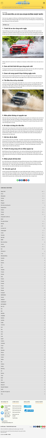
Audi (2, 226)
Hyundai (2, 235)
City (2, 329)
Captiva (2, 341)
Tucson (2, 272)
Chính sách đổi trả (16, 412)
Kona (2, 267)
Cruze (2, 345)
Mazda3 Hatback (4, 387)
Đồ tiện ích (3, 251)
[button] (2, 3)
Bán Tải (2, 306)
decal (2, 219)
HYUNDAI (3, 315)
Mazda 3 (3, 382)
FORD (2, 322)
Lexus (2, 232)
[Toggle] (44, 191)
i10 (1, 265)
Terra (2, 375)
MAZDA (2, 318)
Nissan (2, 200)
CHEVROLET (3, 301)
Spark (2, 338)
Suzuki (2, 214)
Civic (2, 331)
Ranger (2, 290)
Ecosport (3, 292)
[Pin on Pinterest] (26, 180)
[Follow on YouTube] (44, 426)
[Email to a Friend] (24, 180)
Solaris (2, 278)
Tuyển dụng (14, 418)
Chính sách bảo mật (16, 410)
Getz (2, 276)
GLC (2, 327)
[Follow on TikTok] (37, 426)
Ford (2, 253)
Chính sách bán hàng (16, 406)
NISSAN (2, 313)
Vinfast (2, 198)
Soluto (2, 357)
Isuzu (2, 193)
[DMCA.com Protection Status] (27, 406)
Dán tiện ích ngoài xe (5, 391)
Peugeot (2, 203)
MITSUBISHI (3, 304)
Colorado (3, 343)
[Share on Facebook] (20, 180)
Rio (1, 361)
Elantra (2, 262)
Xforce (2, 352)
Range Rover (3, 207)
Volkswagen (3, 230)
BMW (2, 239)
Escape (2, 281)
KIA (1, 249)
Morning (2, 368)
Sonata (2, 274)
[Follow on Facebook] (34, 426)
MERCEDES (3, 295)
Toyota (2, 212)
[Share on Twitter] (22, 180)
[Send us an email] (39, 426)
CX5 (2, 380)
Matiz (2, 347)
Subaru (2, 209)
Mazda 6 (3, 384)
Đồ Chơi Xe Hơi (43, 428)
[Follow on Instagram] (35, 426)
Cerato (2, 366)
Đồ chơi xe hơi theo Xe (5, 205)
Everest (2, 283)
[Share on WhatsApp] (18, 180)
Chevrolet (3, 246)
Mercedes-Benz (4, 255)
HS (1, 371)
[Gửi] (42, 7)
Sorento (2, 354)
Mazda (2, 223)
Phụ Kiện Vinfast (4, 221)
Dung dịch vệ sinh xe (5, 216)
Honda (2, 244)
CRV (2, 334)
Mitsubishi (3, 196)
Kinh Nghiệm (4, 12)
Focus (2, 285)
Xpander (2, 350)
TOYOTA (3, 324)
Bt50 (2, 377)
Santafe (2, 258)
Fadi (2, 336)
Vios (2, 394)
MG (1, 311)
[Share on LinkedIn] (28, 180)
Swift (2, 389)
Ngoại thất (3, 191)
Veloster (2, 269)
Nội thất (2, 237)
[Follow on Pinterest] (43, 426)
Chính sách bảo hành (16, 408)
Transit (2, 288)
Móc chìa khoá (4, 242)
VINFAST (3, 299)
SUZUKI (2, 320)
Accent (2, 260)
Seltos (2, 359)
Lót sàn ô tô (3, 228)
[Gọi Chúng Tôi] (41, 426)
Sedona (2, 364)
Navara (2, 373)
